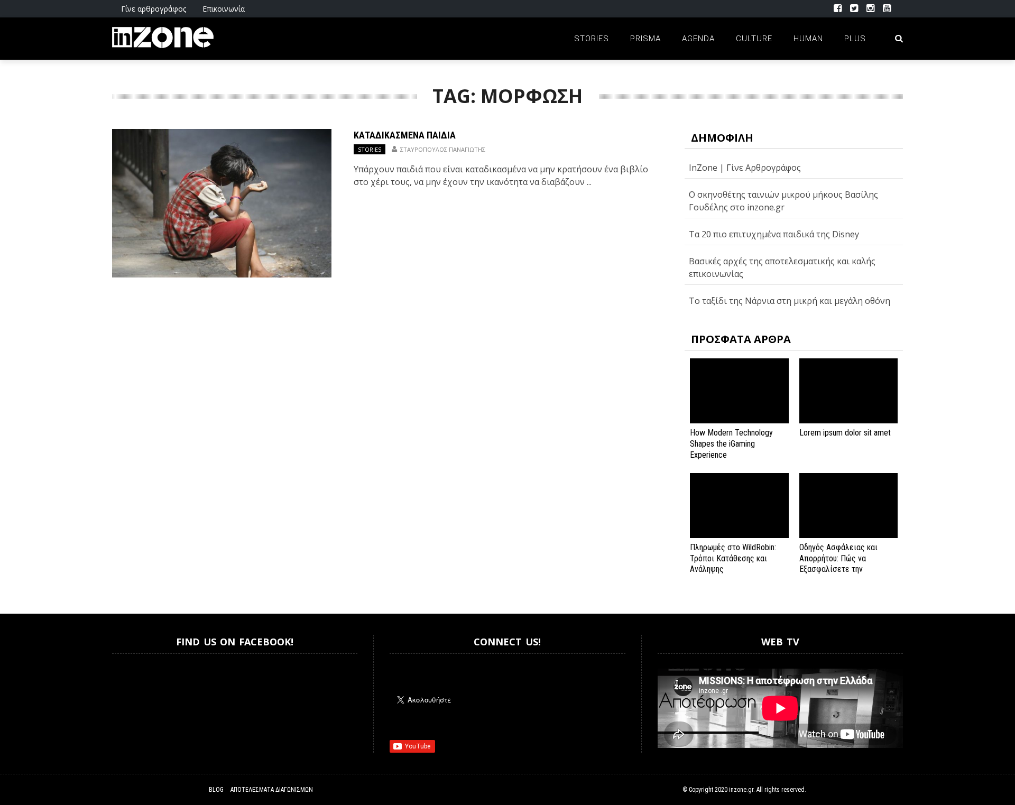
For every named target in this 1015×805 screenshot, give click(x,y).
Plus (855, 38)
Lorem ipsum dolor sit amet (845, 433)
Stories (591, 38)
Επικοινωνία (223, 9)
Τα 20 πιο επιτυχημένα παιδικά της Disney (774, 234)
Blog (216, 789)
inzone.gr (741, 789)
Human (808, 38)
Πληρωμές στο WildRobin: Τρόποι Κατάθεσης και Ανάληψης (733, 558)
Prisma (645, 38)
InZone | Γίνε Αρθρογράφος (745, 167)
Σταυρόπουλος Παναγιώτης (442, 149)
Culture (754, 38)
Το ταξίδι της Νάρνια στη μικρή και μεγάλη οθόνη (789, 301)
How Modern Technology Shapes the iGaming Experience (731, 444)
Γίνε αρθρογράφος (153, 9)
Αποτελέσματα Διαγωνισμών (271, 789)
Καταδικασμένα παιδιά (405, 135)
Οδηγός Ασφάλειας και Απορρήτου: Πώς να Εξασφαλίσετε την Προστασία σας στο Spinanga (838, 569)
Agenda (698, 38)
